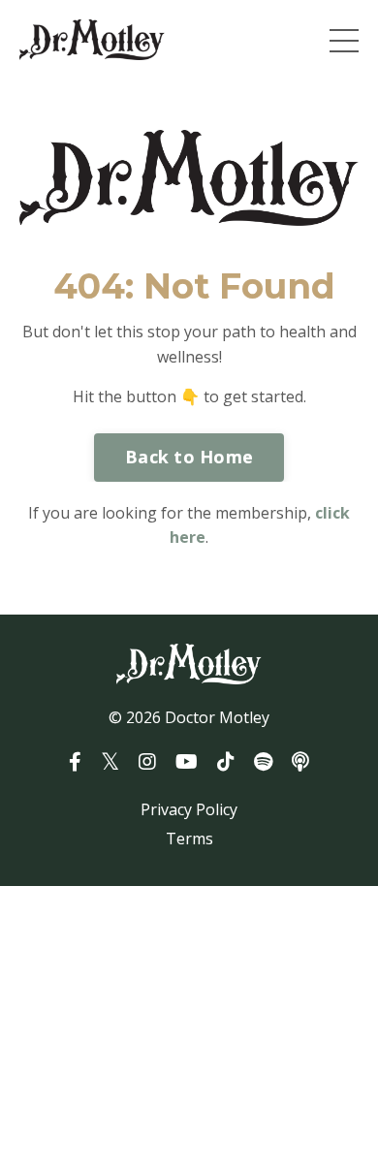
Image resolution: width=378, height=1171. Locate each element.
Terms (189, 838)
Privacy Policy (189, 809)
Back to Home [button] (189, 456)
